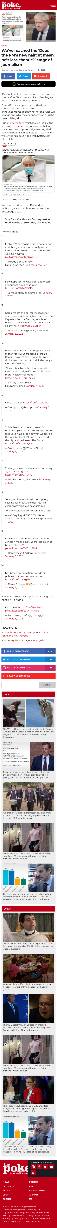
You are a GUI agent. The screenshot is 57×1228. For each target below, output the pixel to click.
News (6, 1182)
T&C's (5, 1215)
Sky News (16, 640)
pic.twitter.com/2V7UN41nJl (21, 548)
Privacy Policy (33, 1215)
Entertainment (38, 1190)
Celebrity (8, 1186)
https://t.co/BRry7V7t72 (18, 474)
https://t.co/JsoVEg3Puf (18, 579)
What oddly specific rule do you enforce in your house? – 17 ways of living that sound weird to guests (27, 987)
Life (31, 1186)
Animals (33, 1195)
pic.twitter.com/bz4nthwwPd (22, 610)
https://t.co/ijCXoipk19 (35, 402)
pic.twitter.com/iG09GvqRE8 (21, 257)
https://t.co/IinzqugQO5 (18, 443)
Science (7, 1199)
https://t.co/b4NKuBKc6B (20, 378)
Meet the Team (32, 1221)
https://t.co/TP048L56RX (19, 288)
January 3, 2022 (39, 265)
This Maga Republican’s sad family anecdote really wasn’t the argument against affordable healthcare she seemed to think (26, 1108)
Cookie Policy (17, 1215)
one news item (15, 123)
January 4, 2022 (35, 385)
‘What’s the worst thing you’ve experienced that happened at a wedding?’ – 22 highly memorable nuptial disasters (28, 946)
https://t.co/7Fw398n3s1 (32, 607)
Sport (6, 1195)
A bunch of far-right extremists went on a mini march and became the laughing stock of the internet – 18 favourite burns (27, 815)
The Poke (18, 5)
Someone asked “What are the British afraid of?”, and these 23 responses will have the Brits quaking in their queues (28, 856)
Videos (7, 1190)
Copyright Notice (22, 1218)
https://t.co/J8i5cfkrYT (30, 325)
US (30, 1199)
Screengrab (37, 640)
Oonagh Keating (9, 70)
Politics (4, 45)
